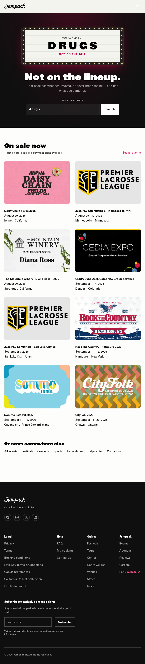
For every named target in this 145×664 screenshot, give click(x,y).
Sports (57, 451)
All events (10, 451)
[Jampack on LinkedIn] (35, 517)
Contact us (114, 451)
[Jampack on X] (26, 517)
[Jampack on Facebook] (7, 517)
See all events (131, 152)
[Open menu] (137, 6)
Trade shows (74, 451)
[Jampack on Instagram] (17, 517)
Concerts (43, 451)
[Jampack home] (14, 6)
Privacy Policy (20, 631)
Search (110, 109)
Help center (95, 451)
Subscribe (64, 622)
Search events (72, 101)
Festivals (27, 451)
